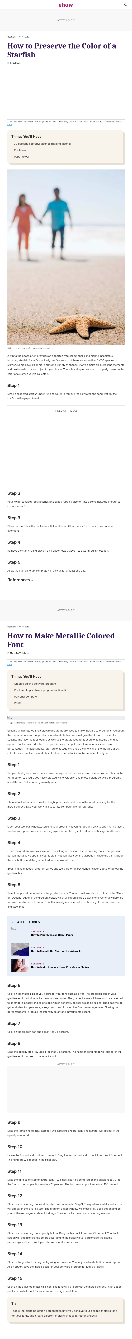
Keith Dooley (16, 63)
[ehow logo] (66, 5)
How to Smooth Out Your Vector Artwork (56, 951)
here (9, 124)
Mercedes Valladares (19, 652)
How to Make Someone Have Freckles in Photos (60, 967)
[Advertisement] (66, 92)
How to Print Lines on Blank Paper (52, 934)
